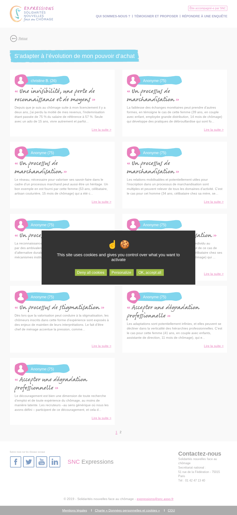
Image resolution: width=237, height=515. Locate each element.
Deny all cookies (90, 272)
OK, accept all (149, 272)
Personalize (121, 272)
